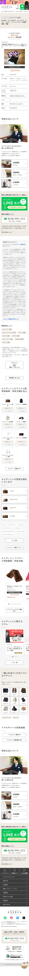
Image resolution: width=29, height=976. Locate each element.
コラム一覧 (14, 662)
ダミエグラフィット (8, 528)
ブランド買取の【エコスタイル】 (7, 11)
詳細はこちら (7, 408)
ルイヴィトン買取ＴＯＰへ (14, 547)
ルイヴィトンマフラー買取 (9, 332)
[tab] (12, 656)
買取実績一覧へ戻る (14, 377)
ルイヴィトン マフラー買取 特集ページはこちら (14, 365)
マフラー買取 (16, 336)
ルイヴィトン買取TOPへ (14, 468)
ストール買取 (22, 332)
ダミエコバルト (21, 531)
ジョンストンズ (6, 717)
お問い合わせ (6, 904)
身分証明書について (6, 232)
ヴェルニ (21, 524)
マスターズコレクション (9, 534)
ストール (13, 90)
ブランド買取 (6, 336)
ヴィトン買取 (6, 342)
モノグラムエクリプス (8, 531)
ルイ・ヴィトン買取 (8, 339)
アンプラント (12, 524)
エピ (4, 524)
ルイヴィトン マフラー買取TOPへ (14, 610)
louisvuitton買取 (19, 339)
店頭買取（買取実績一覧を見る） (17, 95)
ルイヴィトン (13, 86)
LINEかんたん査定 (8, 896)
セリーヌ (16, 717)
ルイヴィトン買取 (18, 11)
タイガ (18, 528)
